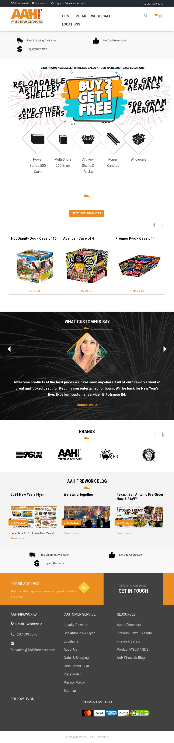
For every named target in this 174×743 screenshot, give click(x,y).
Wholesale (101, 16)
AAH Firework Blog (131, 658)
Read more (18, 538)
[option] (35, 265)
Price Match (72, 674)
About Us (70, 649)
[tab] (86, 213)
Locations (71, 24)
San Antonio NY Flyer (79, 633)
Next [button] (161, 226)
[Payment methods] (87, 713)
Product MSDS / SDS (133, 649)
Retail (81, 16)
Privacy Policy (74, 683)
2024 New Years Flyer (27, 494)
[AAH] (69, 454)
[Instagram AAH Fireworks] (37, 709)
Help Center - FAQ (77, 666)
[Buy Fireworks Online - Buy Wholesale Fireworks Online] (26, 16)
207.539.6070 (155, 3)
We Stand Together (78, 494)
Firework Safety (128, 641)
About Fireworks (129, 625)
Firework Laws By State (134, 633)
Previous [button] (155, 226)
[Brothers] (149, 454)
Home (67, 16)
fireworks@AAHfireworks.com (33, 650)
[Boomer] (109, 454)
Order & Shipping (76, 658)
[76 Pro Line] (29, 454)
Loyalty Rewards (76, 625)
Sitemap (70, 691)
